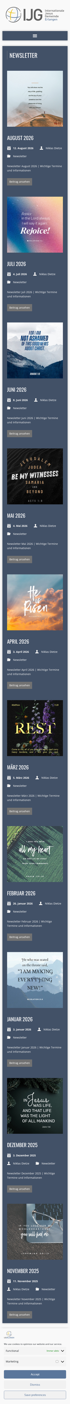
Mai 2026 (16, 515)
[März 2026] (35, 754)
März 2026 (18, 767)
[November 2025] (35, 1257)
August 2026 (20, 137)
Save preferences (35, 1395)
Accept (35, 1374)
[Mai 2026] (35, 502)
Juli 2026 (16, 263)
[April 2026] (35, 628)
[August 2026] (35, 124)
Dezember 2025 (22, 1145)
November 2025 (23, 1270)
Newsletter (20, 156)
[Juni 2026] (35, 376)
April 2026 (18, 641)
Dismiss (35, 1384)
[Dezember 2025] (35, 1131)
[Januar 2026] (35, 1006)
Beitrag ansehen (19, 181)
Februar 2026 (21, 893)
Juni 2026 (17, 389)
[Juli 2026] (35, 250)
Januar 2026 (20, 1019)
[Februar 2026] (35, 880)
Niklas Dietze (54, 148)
